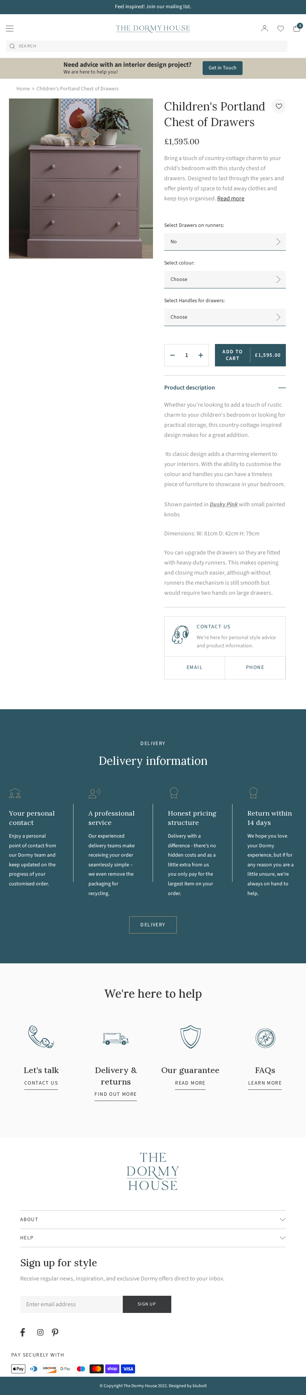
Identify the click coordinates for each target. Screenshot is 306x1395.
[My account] (264, 28)
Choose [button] (179, 279)
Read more (230, 198)
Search (28, 46)
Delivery (152, 925)
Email (195, 667)
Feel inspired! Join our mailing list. (153, 6)
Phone (255, 667)
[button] (279, 105)
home (23, 88)
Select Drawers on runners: (194, 225)
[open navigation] (9, 28)
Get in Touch (223, 68)
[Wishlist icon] (276, 28)
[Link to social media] (23, 1332)
